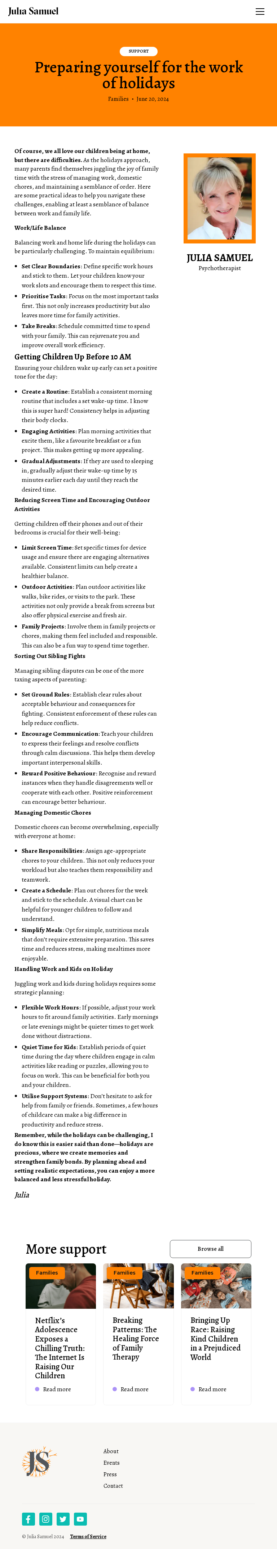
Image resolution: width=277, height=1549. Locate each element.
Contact (113, 1486)
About (111, 1451)
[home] (44, 11)
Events (112, 1463)
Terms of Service (88, 1536)
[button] (260, 11)
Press (110, 1474)
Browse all (211, 1249)
